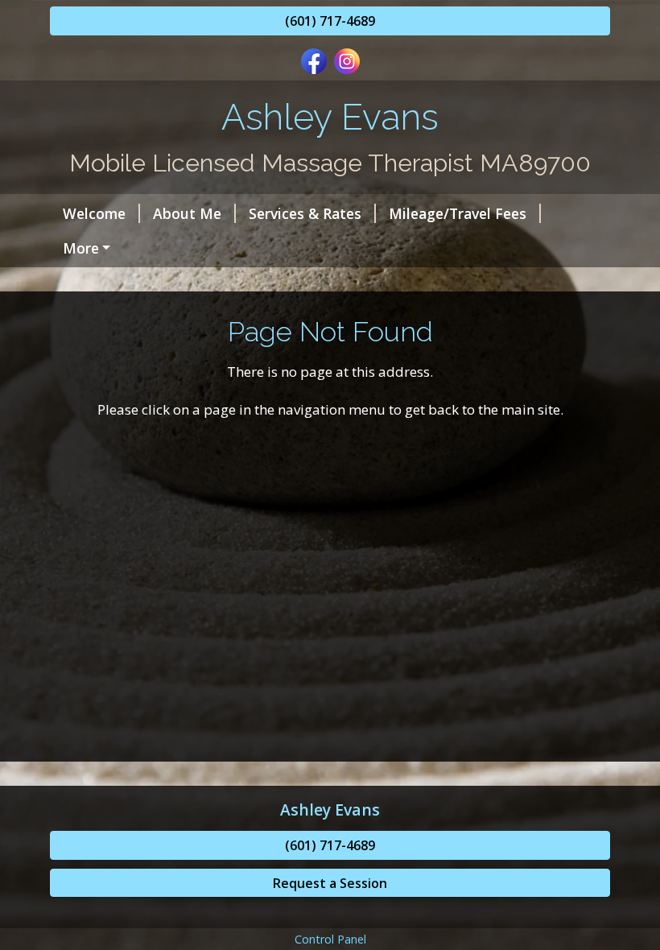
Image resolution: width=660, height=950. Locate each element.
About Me (187, 213)
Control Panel (330, 939)
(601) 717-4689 (330, 21)
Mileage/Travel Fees (457, 213)
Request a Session (330, 883)
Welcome (94, 213)
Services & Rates (305, 213)
